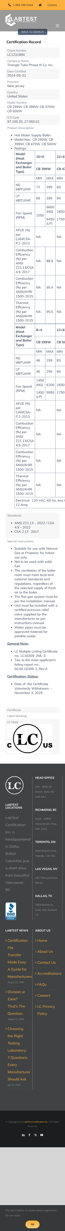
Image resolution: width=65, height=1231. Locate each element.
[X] (35, 1135)
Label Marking (17, 716)
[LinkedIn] (23, 1135)
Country (12, 92)
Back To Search (32, 31)
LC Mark (12, 722)
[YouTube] (41, 1135)
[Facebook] (29, 1135)
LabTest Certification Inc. (36, 1121)
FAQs (41, 984)
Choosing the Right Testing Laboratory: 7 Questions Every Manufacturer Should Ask (18, 1053)
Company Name (18, 61)
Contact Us (46, 962)
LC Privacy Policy (46, 1010)
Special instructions (20, 541)
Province (13, 82)
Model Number (17, 102)
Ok (32, 1224)
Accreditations (47, 973)
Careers (43, 995)
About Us (45, 951)
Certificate (14, 710)
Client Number (17, 50)
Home (42, 940)
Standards (14, 515)
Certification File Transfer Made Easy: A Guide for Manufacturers (18, 958)
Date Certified (16, 71)
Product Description (20, 128)
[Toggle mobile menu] (58, 26)
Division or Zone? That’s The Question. (16, 1002)
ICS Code (13, 117)
